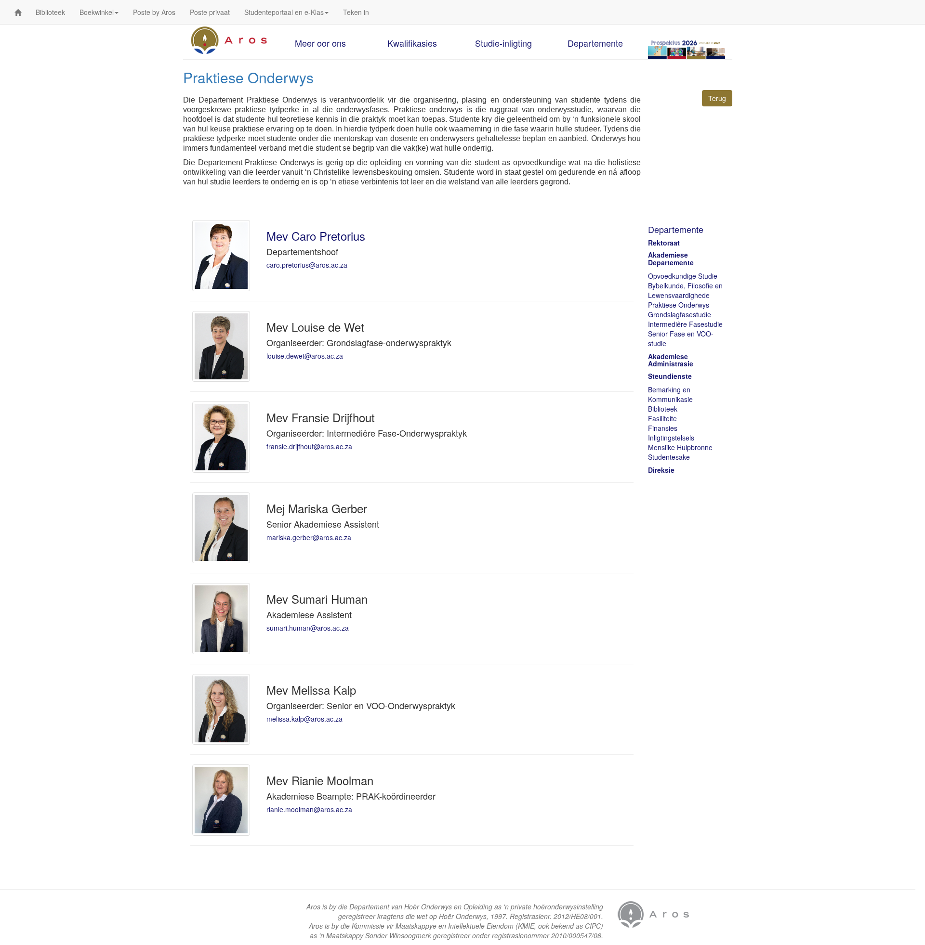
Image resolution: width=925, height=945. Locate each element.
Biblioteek (50, 12)
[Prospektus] (686, 49)
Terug (717, 98)
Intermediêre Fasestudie (685, 324)
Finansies (662, 428)
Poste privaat (210, 12)
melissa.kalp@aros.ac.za (304, 719)
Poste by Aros (154, 12)
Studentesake (669, 457)
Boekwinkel (96, 12)
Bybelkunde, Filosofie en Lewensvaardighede (685, 290)
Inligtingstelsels (671, 437)
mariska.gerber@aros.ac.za (308, 537)
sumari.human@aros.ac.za (307, 628)
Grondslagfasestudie (679, 314)
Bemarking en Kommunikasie (670, 394)
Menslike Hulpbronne (680, 447)
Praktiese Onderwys (678, 305)
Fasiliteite (662, 418)
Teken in (356, 12)
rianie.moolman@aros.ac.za (309, 809)
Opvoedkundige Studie (682, 276)
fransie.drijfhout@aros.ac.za (309, 446)
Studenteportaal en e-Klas (284, 12)
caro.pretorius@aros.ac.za (306, 265)
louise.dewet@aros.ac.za (304, 356)
